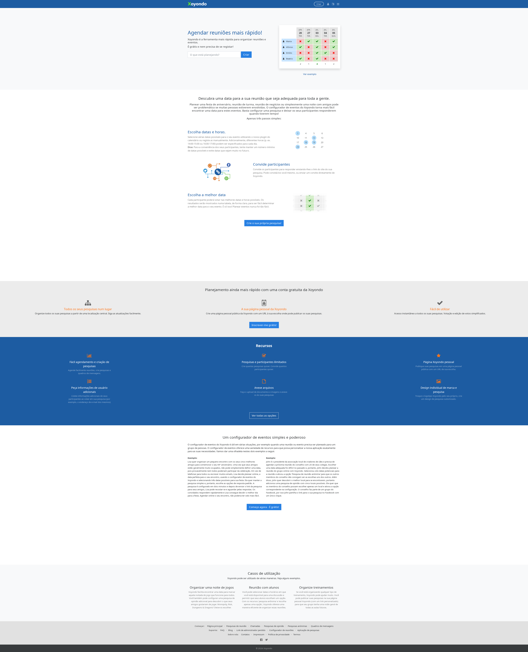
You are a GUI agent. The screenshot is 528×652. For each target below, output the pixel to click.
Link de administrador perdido (251, 630)
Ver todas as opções (264, 415)
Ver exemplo (309, 74)
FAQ (222, 630)
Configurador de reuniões (281, 630)
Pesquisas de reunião (236, 626)
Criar (246, 54)
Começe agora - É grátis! (264, 507)
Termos (296, 634)
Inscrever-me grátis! (264, 325)
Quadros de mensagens (322, 626)
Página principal (214, 626)
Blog (230, 630)
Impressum (258, 634)
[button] (319, 4)
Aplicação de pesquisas (308, 630)
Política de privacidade (278, 634)
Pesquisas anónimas (297, 626)
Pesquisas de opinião (274, 626)
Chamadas (255, 626)
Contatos (245, 634)
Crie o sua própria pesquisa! (264, 223)
